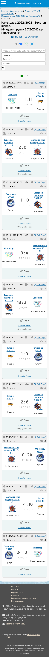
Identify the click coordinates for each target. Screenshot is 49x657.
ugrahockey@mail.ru (15, 624)
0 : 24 (27, 454)
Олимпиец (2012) (9, 547)
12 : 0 (21, 147)
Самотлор (37, 547)
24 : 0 (22, 552)
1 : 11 (28, 98)
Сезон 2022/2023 (32, 11)
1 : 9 (24, 353)
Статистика (33, 37)
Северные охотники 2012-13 (38, 397)
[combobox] (23, 51)
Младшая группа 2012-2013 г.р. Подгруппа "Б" (21, 16)
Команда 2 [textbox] (7, 59)
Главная (4, 11)
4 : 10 (28, 504)
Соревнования (16, 11)
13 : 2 (21, 302)
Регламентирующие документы (24, 598)
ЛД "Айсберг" (40, 536)
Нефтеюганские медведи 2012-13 (12, 499)
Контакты (15, 586)
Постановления (17, 601)
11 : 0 (24, 199)
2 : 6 (24, 401)
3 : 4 (24, 252)
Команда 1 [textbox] (7, 55)
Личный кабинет (24, 3)
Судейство (15, 595)
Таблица (18, 37)
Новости (14, 589)
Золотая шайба (7, 13)
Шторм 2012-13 (40, 499)
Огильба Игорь (24, 574)
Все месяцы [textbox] (7, 63)
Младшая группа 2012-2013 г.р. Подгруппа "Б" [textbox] (22, 50)
